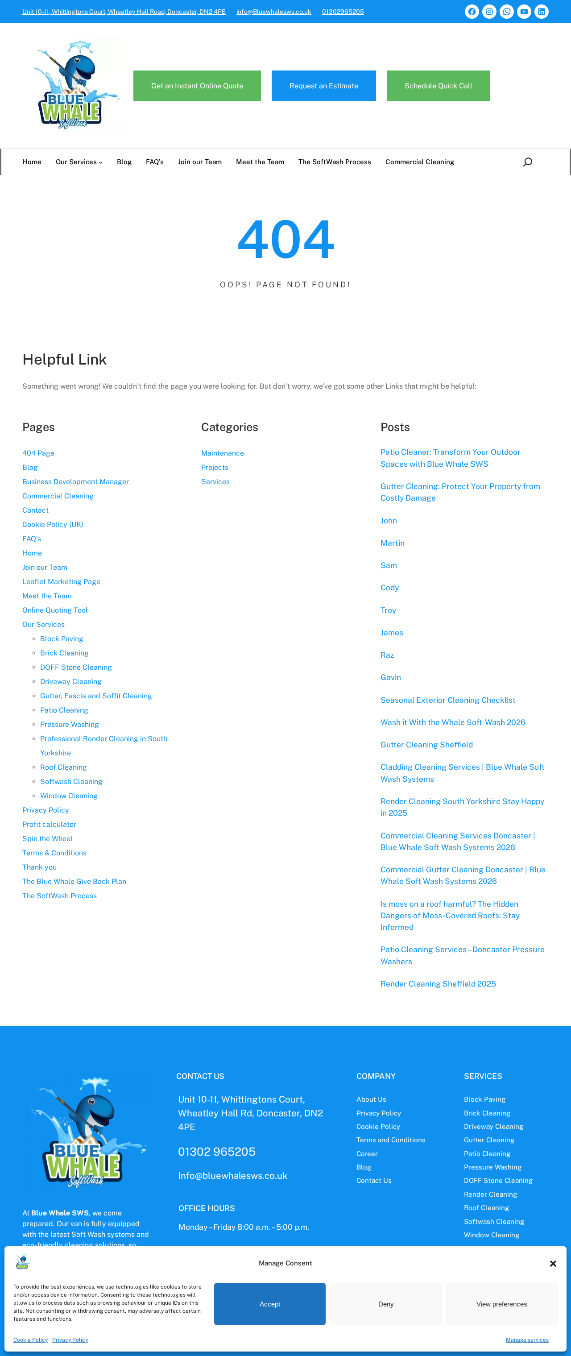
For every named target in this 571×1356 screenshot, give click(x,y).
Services (215, 481)
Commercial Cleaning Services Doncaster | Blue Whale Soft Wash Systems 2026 (458, 841)
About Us (371, 1099)
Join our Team (44, 567)
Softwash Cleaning (71, 781)
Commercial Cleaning (58, 496)
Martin (393, 542)
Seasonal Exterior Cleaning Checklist (448, 700)
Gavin (391, 677)
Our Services (43, 624)
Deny (386, 1304)
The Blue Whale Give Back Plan (74, 881)
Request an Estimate (324, 85)
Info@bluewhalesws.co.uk (233, 1175)
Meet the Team (47, 596)
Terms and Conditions (391, 1140)
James (392, 632)
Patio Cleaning (64, 710)
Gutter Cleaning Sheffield (427, 744)
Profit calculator (49, 824)
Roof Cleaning (63, 767)
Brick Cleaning (64, 653)
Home (32, 553)
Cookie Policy (30, 1340)
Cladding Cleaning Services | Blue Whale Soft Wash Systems (463, 772)
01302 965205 (217, 1151)
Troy (388, 610)
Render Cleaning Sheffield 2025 (438, 983)
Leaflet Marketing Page (61, 581)
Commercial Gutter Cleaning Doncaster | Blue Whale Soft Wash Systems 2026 (463, 875)
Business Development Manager (75, 481)
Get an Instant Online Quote (197, 85)
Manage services (527, 1340)
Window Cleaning (69, 796)
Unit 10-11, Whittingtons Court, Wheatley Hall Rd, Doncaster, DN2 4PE (250, 1113)
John (389, 520)
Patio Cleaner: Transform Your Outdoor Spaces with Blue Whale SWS (451, 457)
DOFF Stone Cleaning (76, 667)
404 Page (38, 453)
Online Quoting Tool (55, 610)
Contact (35, 510)
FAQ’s (31, 539)
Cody (390, 587)
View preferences (501, 1304)
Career (367, 1153)
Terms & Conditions (54, 853)
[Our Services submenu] (101, 162)
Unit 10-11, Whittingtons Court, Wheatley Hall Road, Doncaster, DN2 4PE (124, 11)
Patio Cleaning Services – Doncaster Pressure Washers (463, 955)
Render (476, 1194)
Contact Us (374, 1180)
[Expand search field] (529, 162)
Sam (389, 565)
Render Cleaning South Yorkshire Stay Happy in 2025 (462, 806)
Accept (270, 1304)
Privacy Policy (70, 1340)
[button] (553, 1263)
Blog (30, 467)
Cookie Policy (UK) (52, 524)
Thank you (39, 867)
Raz (387, 654)
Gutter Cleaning (489, 1140)
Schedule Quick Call (438, 85)
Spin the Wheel (47, 838)
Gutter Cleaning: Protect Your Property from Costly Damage (460, 491)
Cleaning (503, 1194)
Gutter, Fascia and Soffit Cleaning (96, 696)
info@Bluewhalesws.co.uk (273, 11)
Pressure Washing (69, 724)
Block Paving (61, 638)
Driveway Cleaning (71, 681)
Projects (214, 467)
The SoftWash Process (59, 896)
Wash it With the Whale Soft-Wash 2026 (453, 722)
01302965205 (343, 11)
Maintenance (222, 453)
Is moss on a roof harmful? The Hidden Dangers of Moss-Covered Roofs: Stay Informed (450, 915)
